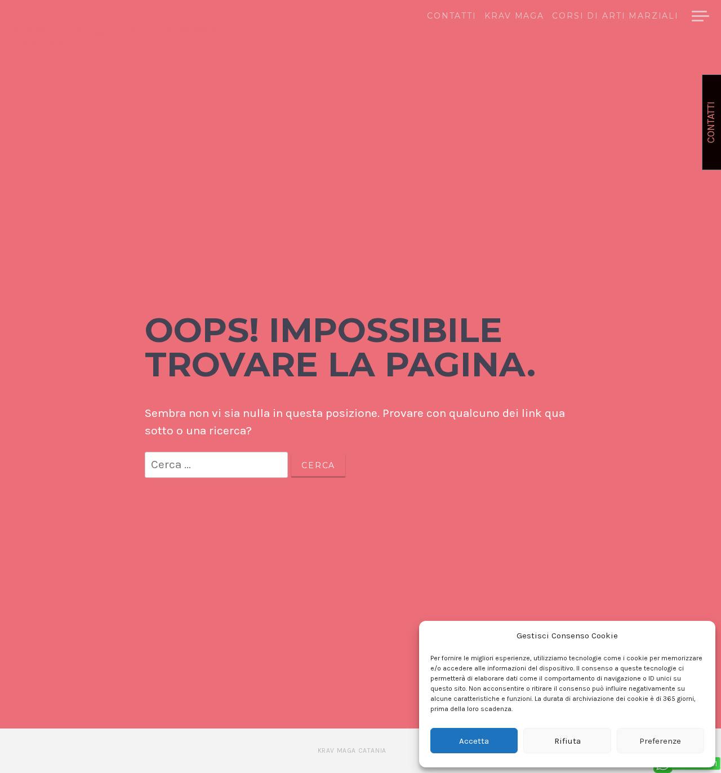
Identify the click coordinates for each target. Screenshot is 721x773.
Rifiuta (567, 741)
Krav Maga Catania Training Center (113, 35)
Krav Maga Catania (352, 750)
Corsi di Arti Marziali (615, 16)
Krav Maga (514, 16)
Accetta (474, 741)
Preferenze (660, 741)
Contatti (452, 16)
